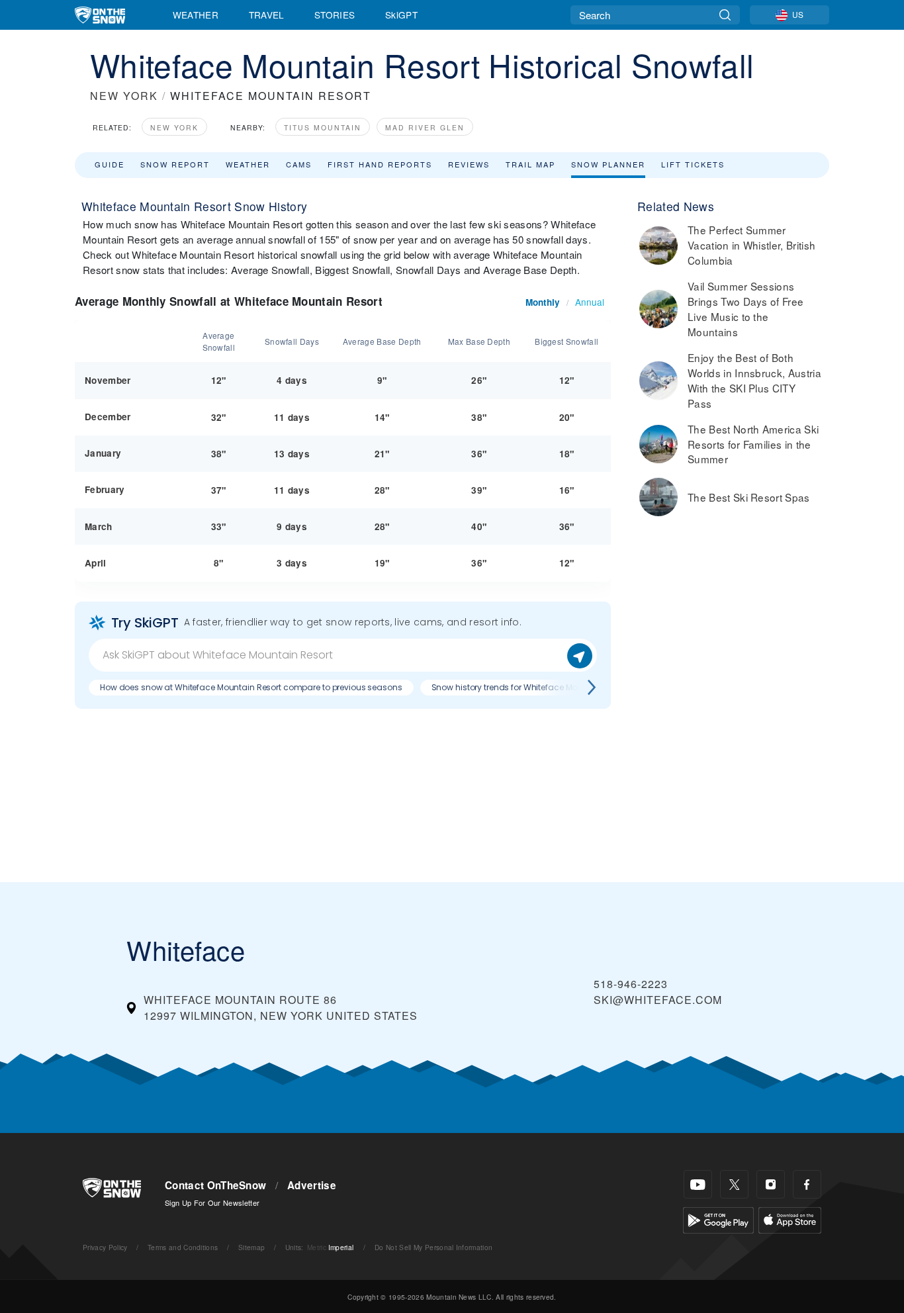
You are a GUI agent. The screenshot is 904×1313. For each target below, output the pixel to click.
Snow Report (175, 164)
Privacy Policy (105, 1247)
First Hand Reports (380, 164)
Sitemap (251, 1247)
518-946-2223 (631, 983)
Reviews (469, 164)
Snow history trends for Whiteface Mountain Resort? (533, 687)
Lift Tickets (693, 164)
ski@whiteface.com (658, 999)
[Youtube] (698, 1184)
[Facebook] (807, 1184)
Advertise (311, 1185)
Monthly (542, 302)
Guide (109, 164)
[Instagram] (770, 1184)
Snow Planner (608, 164)
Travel (267, 14)
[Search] (725, 14)
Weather (195, 14)
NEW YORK (124, 95)
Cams (299, 164)
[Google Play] (718, 1219)
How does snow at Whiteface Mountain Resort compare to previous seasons (251, 687)
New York (174, 127)
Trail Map (530, 164)
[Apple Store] (789, 1219)
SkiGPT (401, 14)
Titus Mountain (322, 127)
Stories (334, 14)
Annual (589, 301)
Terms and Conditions (183, 1247)
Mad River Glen (425, 127)
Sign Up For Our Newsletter (212, 1202)
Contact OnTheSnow (215, 1185)
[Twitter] (734, 1184)
